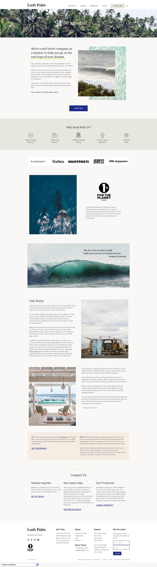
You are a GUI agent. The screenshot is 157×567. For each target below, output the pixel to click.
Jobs (76, 538)
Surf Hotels (98, 538)
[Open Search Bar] (127, 6)
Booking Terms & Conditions (85, 559)
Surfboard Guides (100, 547)
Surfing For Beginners (101, 550)
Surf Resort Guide (100, 533)
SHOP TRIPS (78, 108)
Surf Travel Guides (100, 545)
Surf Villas (97, 536)
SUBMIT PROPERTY (104, 505)
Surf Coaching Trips (63, 540)
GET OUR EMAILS (39, 448)
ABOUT (105, 6)
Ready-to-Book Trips (63, 538)
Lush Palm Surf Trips (63, 533)
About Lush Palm (81, 533)
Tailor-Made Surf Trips (63, 536)
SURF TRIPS (72, 6)
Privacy (105, 559)
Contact (77, 540)
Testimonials (79, 536)
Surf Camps (98, 540)
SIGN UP (117, 553)
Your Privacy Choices (26, 565)
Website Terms (97, 559)
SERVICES (83, 6)
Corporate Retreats (62, 543)
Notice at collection (9, 565)
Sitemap (110, 559)
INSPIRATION (94, 6)
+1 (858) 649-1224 (81, 548)
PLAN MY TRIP (117, 6)
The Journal (98, 552)
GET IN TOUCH (37, 496)
